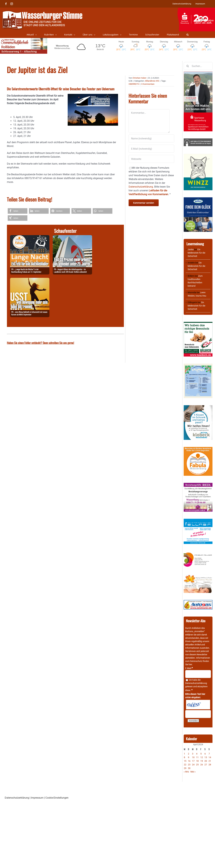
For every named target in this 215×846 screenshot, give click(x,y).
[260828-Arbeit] (72, 236)
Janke (191, 249)
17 (193, 761)
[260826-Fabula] (29, 236)
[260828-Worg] (29, 279)
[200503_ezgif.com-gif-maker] (198, 407)
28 (210, 764)
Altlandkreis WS (152, 81)
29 (185, 768)
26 (201, 764)
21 (210, 761)
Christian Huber (139, 78)
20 (205, 761)
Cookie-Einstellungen (56, 797)
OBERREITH (134, 84)
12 (201, 757)
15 (185, 761)
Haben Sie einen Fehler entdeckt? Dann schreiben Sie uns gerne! (40, 343)
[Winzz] (198, 155)
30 (189, 768)
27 (205, 764)
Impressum (37, 797)
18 (197, 761)
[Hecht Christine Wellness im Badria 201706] (198, 576)
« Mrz (186, 771)
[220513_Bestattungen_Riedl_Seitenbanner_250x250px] (198, 484)
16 (189, 761)
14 (210, 757)
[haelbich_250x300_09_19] (198, 323)
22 (185, 764)
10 (193, 757)
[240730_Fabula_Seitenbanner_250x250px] (198, 448)
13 (205, 757)
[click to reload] (198, 704)
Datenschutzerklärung (196, 683)
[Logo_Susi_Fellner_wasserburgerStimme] (198, 520)
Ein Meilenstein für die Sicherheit (196, 252)
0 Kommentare (147, 84)
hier (190, 664)
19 (201, 761)
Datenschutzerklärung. (141, 186)
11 (197, 757)
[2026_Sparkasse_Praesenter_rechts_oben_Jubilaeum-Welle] (196, 9)
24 (193, 764)
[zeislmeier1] (198, 601)
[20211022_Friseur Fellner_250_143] (198, 552)
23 (189, 764)
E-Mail (189, 668)
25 (197, 764)
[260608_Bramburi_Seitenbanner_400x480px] (198, 365)
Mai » (193, 771)
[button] (187, 34)
